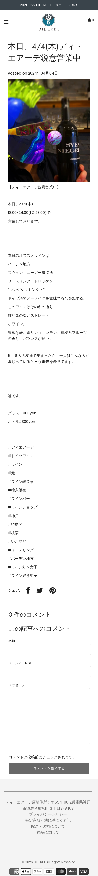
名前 (12, 640)
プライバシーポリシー (48, 814)
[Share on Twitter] (39, 591)
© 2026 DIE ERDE (34, 862)
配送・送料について (48, 826)
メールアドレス (20, 663)
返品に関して (48, 832)
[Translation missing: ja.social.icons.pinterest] (52, 591)
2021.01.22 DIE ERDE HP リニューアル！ (49, 5)
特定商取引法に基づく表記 (48, 820)
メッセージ (17, 685)
